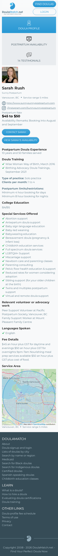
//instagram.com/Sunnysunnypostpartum (31, 107)
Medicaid (8, 459)
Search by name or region (18, 455)
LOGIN (44, 11)
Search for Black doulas (17, 463)
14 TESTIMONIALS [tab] (29, 60)
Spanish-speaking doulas (18, 474)
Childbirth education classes (20, 478)
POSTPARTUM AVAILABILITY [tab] (29, 44)
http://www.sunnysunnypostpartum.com (31, 103)
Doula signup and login (17, 447)
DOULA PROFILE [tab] (29, 28)
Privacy (6, 521)
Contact (7, 525)
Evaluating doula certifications (21, 498)
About (6, 443)
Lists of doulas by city (15, 451)
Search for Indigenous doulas (20, 467)
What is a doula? (12, 490)
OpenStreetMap (39, 424)
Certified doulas (12, 471)
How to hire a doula (14, 494)
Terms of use (10, 517)
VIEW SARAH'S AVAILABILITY (20, 140)
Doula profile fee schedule (19, 513)
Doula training (11, 501)
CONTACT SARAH (16, 132)
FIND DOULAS (44, 4)
